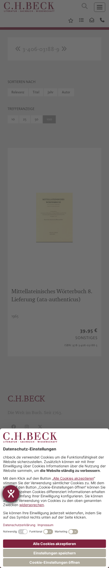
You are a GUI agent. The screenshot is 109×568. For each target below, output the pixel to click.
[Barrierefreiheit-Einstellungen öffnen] (11, 493)
